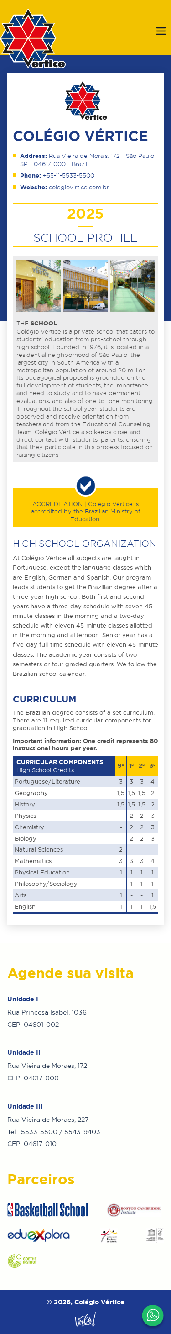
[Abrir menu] (161, 31)
